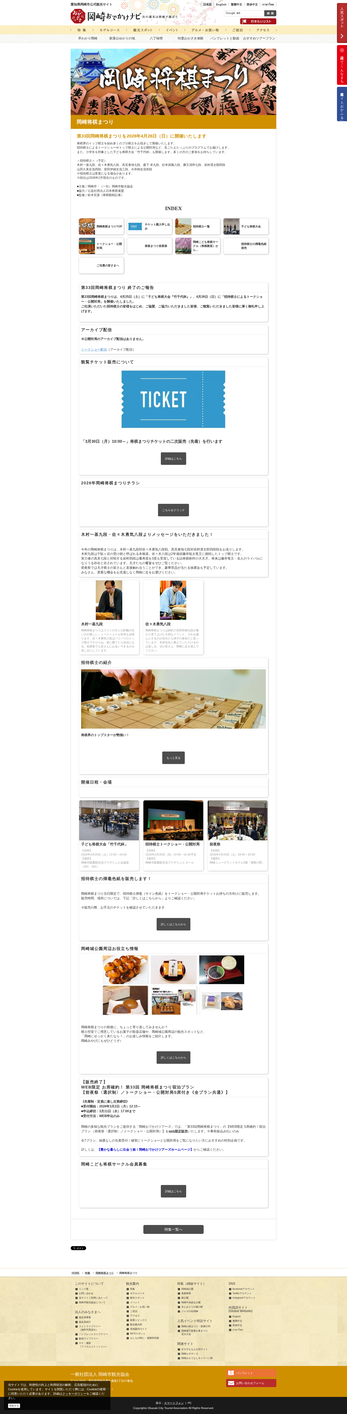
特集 (132, 1289)
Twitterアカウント (242, 1293)
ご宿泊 (133, 1311)
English (221, 4)
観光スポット (137, 1297)
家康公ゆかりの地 (122, 38)
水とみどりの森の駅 (192, 1306)
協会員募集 (85, 1317)
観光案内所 (136, 1324)
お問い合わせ (86, 1293)
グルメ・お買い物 (139, 1306)
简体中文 (252, 4)
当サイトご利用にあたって (93, 1297)
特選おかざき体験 (190, 38)
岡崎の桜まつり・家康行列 (195, 1326)
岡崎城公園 (187, 1289)
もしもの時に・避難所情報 (144, 1338)
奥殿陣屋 (186, 1293)
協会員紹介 (85, 1322)
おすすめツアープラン (259, 38)
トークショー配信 (94, 349)
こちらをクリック (173, 510)
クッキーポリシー (74, 1393)
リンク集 (84, 1289)
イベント (135, 1302)
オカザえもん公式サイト (194, 1349)
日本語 (207, 4)
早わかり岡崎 (87, 38)
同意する (14, 1405)
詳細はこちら (173, 458)
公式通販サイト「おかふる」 (342, 104)
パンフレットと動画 (224, 38)
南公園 (185, 1297)
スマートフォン (174, 1403)
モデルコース (137, 1293)
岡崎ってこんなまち (342, 68)
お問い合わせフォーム (250, 1383)
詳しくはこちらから (173, 924)
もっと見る (173, 757)
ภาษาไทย (268, 4)
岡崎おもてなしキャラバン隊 (197, 1358)
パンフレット (244, 1373)
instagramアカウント (244, 1297)
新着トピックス (138, 1320)
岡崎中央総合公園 (191, 1302)
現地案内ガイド (138, 1329)
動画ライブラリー (88, 1338)
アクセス (135, 1315)
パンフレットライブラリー (93, 1334)
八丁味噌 (156, 38)
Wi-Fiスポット (137, 1333)
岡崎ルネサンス (189, 1353)
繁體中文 (236, 4)
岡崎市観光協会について (92, 1302)
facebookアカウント (244, 1289)
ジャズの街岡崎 (189, 1311)
